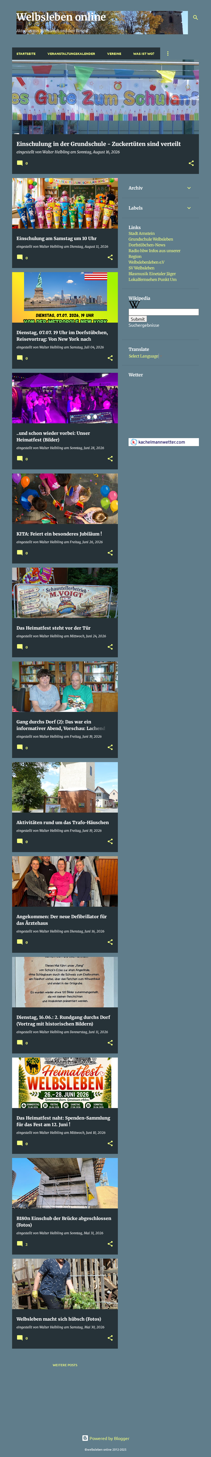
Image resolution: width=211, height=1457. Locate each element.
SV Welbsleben (141, 268)
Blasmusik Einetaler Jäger (152, 273)
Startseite (25, 53)
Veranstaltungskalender (71, 53)
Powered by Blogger (108, 1438)
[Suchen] (195, 17)
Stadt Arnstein (142, 233)
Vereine (114, 53)
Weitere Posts (65, 1365)
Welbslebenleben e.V (146, 262)
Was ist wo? (143, 53)
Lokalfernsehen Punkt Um (153, 279)
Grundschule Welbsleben (151, 239)
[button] (191, 163)
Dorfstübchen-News (147, 245)
